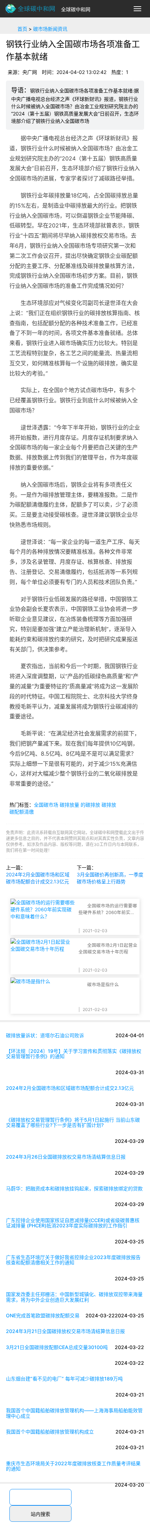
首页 (22, 29)
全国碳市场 (46, 805)
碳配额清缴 (21, 812)
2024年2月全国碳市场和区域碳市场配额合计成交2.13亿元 (37, 877)
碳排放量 (69, 805)
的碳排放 (90, 805)
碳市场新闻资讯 (50, 29)
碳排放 (109, 805)
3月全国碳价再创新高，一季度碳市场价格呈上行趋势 (110, 877)
